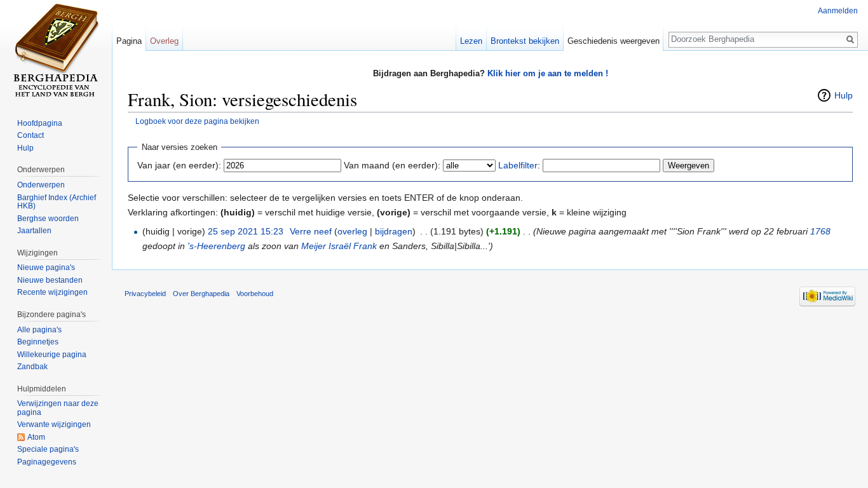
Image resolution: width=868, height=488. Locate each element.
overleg (352, 231)
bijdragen (393, 231)
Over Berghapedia (201, 293)
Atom (36, 437)
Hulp (843, 95)
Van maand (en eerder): (392, 165)
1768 (820, 231)
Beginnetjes (37, 341)
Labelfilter (518, 165)
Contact (30, 135)
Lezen (471, 41)
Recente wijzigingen (52, 292)
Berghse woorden (48, 218)
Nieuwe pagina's (46, 267)
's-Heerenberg (216, 246)
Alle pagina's (39, 329)
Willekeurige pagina (51, 354)
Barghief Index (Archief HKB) (56, 202)
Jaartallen (34, 230)
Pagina (129, 41)
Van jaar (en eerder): (179, 165)
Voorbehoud (254, 293)
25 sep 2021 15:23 (245, 231)
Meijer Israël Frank (339, 246)
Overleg (164, 41)
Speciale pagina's (48, 449)
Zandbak (32, 366)
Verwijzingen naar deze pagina (57, 408)
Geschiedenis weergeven (613, 41)
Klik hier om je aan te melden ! (547, 73)
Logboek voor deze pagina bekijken (197, 121)
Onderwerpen (41, 184)
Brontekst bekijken (525, 41)
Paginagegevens (46, 462)
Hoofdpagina (39, 123)
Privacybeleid (145, 293)
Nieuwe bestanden (50, 280)
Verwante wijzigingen (54, 424)
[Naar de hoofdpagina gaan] (56, 51)
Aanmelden (838, 10)
